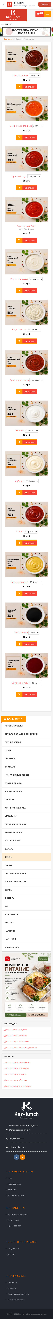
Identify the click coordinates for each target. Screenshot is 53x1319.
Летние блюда (13, 742)
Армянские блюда (15, 808)
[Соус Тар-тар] (26, 312)
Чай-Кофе (10, 939)
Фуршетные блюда (16, 882)
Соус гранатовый (21, 683)
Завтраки (10, 767)
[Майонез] (26, 463)
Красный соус (20, 176)
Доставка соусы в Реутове (15, 1029)
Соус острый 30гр (26, 226)
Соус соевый (21, 632)
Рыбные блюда (13, 832)
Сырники (10, 759)
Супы (8, 750)
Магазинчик (12, 947)
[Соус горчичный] (26, 564)
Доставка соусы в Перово (15, 1074)
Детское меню (13, 841)
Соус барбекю (21, 75)
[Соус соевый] (26, 615)
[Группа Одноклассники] (22, 1157)
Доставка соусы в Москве (15, 1035)
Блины (8, 890)
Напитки (10, 931)
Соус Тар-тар (19, 329)
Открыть (45, 4)
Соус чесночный (19, 279)
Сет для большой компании (21, 734)
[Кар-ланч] (13, 15)
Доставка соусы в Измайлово (17, 1062)
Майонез (20, 481)
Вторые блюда (13, 783)
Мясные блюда (13, 791)
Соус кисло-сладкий (21, 126)
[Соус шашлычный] (26, 362)
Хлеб (7, 906)
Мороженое (12, 914)
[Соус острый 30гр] (26, 209)
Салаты (9, 849)
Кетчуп (20, 531)
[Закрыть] (4, 4)
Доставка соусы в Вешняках (16, 1068)
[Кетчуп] (26, 514)
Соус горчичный (20, 582)
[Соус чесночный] (26, 261)
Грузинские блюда (16, 824)
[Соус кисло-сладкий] (26, 108)
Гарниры (10, 800)
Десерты (10, 898)
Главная (8, 39)
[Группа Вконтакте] (16, 1157)
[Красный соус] (26, 158)
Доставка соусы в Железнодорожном (20, 1047)
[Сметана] (26, 413)
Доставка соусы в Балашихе (16, 1041)
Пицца (8, 865)
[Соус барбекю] (26, 58)
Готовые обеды (14, 726)
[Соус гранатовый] (26, 665)
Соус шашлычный (20, 380)
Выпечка (10, 923)
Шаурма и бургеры (15, 873)
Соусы (8, 857)
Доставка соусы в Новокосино (17, 1086)
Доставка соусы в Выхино (15, 1080)
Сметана (20, 430)
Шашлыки (11, 816)
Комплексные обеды (17, 775)
